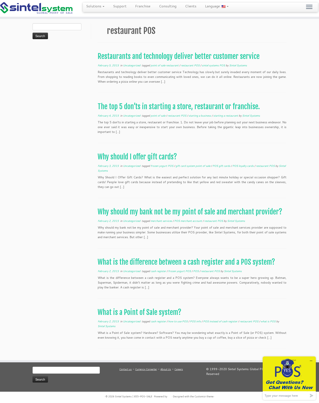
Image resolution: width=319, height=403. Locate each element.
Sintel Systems (238, 65)
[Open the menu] (309, 7)
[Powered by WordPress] (169, 395)
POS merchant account (188, 221)
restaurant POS (190, 65)
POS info (196, 321)
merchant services (162, 221)
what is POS (268, 321)
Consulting (167, 5)
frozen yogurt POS (162, 166)
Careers (178, 369)
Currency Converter (146, 369)
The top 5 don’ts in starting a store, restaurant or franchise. (179, 106)
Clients (190, 5)
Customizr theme (204, 396)
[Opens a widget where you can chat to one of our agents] (289, 378)
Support (120, 5)
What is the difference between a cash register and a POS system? (186, 262)
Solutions (94, 5)
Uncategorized (132, 65)
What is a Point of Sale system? (139, 312)
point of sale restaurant (165, 65)
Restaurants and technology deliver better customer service (179, 56)
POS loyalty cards (243, 166)
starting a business (200, 115)
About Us (165, 369)
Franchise (142, 5)
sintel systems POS (214, 65)
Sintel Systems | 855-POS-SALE (133, 396)
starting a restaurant (226, 115)
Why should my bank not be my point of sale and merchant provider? (190, 211)
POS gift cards (221, 166)
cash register (159, 271)
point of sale (158, 115)
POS (196, 271)
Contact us (125, 369)
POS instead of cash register (220, 321)
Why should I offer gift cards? (137, 156)
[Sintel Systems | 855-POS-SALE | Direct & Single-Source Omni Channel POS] (37, 8)
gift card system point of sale (193, 166)
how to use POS (178, 321)
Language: (213, 5)
